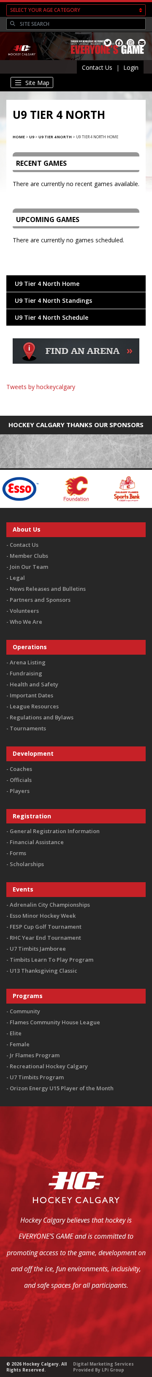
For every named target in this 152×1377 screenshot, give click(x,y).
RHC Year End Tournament (45, 937)
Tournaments (28, 728)
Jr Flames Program (35, 1055)
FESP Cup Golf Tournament (45, 926)
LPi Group (113, 1370)
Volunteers (24, 610)
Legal (17, 578)
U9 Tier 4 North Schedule (51, 317)
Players (20, 791)
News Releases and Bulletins (48, 588)
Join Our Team (29, 567)
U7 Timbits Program (37, 1077)
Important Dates (31, 695)
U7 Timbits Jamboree (38, 948)
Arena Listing (28, 662)
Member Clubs (29, 556)
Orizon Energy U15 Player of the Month (62, 1088)
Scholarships (27, 864)
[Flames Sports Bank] (110, 488)
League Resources (34, 706)
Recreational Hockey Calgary (49, 1066)
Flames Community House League (55, 1022)
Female (20, 1044)
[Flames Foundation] (59, 488)
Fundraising (26, 673)
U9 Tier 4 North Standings (53, 300)
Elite (16, 1033)
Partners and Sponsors (40, 599)
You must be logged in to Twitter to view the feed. (76, 399)
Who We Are (26, 621)
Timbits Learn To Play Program (51, 959)
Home (19, 137)
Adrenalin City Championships (50, 904)
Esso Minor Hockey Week (43, 915)
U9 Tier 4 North (55, 137)
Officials (21, 780)
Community (25, 1011)
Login (130, 67)
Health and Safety (34, 684)
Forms (18, 853)
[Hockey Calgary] (22, 60)
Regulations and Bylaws (41, 717)
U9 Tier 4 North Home (47, 284)
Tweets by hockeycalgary (40, 387)
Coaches (21, 769)
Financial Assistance (37, 842)
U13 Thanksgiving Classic (43, 970)
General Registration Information (55, 831)
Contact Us (97, 67)
